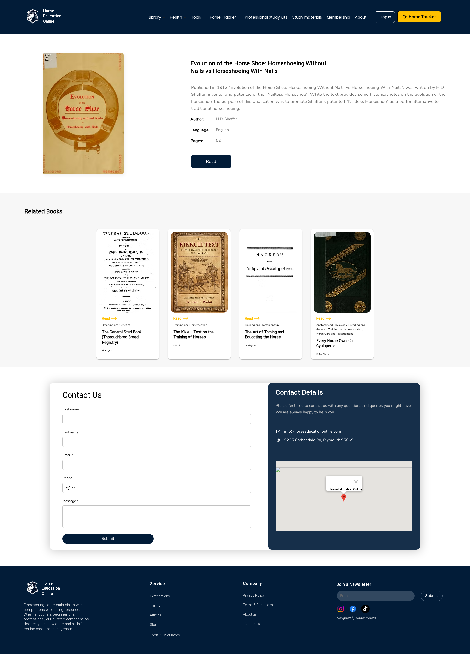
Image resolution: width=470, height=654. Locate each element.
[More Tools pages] (203, 17)
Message (70, 501)
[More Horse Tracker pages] (238, 17)
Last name (70, 432)
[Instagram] (340, 609)
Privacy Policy (254, 595)
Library (155, 606)
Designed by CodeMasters (356, 618)
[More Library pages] (164, 17)
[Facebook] (353, 609)
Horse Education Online (52, 16)
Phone (67, 478)
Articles (155, 615)
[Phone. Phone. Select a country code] (70, 488)
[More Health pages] (185, 17)
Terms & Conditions (258, 605)
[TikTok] (365, 609)
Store (154, 624)
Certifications (160, 596)
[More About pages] (369, 17)
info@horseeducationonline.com (312, 431)
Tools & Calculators (165, 635)
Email (67, 455)
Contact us (251, 623)
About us (250, 614)
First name (70, 409)
